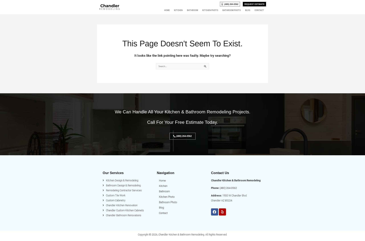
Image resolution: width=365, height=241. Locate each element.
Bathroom (192, 10)
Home (167, 10)
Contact (259, 10)
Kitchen (178, 10)
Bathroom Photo (231, 10)
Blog (247, 10)
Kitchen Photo (210, 10)
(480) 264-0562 (228, 187)
